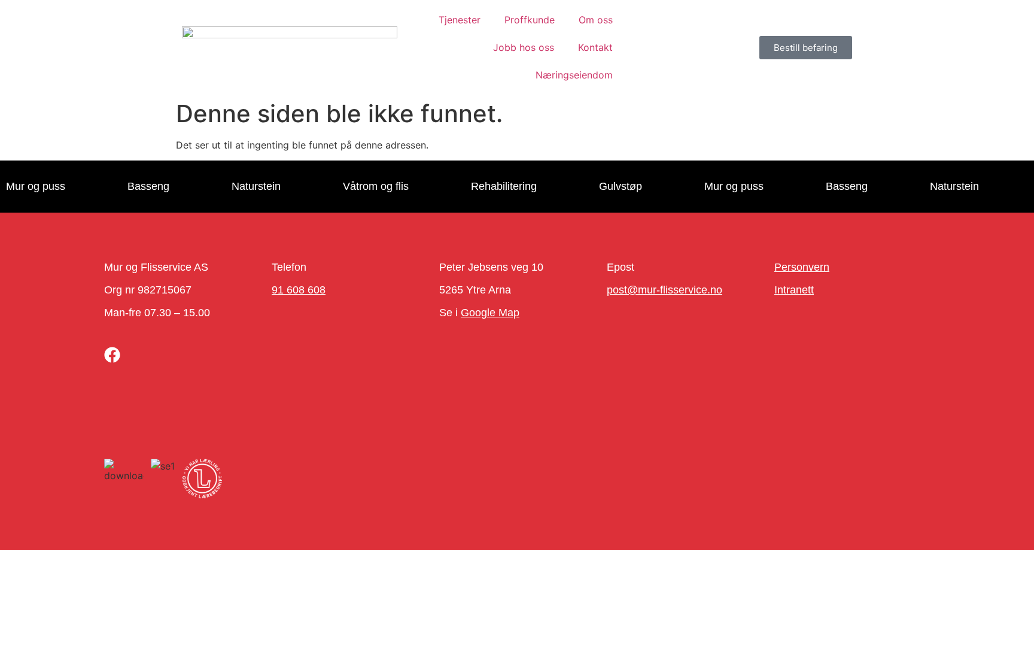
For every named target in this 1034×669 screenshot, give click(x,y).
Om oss (596, 20)
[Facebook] (112, 355)
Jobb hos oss (523, 47)
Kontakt (595, 47)
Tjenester (459, 20)
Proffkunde (529, 20)
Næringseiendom (574, 75)
